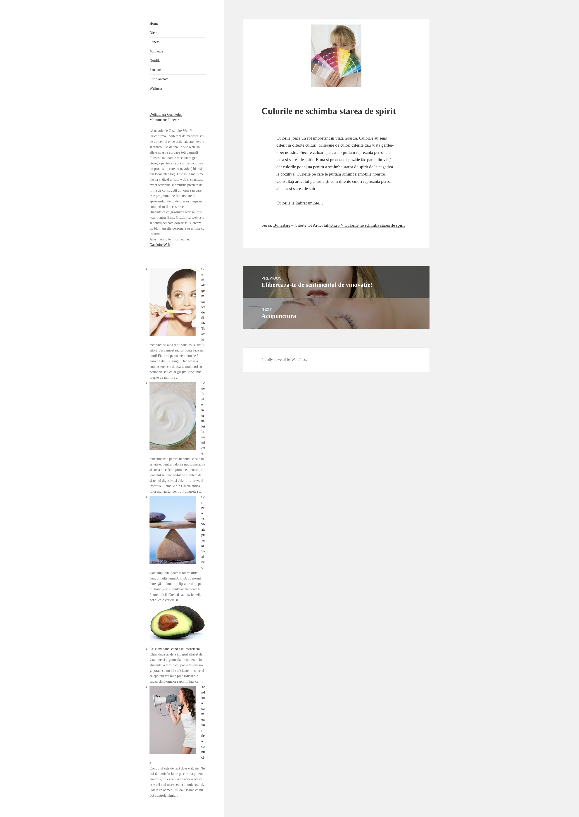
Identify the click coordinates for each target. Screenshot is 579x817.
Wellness (155, 88)
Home (153, 23)
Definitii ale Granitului (165, 114)
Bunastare (281, 225)
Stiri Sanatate (158, 79)
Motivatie (156, 51)
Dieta (153, 33)
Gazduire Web (159, 245)
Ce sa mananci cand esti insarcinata (174, 649)
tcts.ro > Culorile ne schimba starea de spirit (367, 225)
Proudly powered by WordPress (284, 359)
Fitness (154, 42)
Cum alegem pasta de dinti (203, 296)
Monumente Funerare (164, 120)
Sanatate (155, 70)
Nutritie (154, 60)
